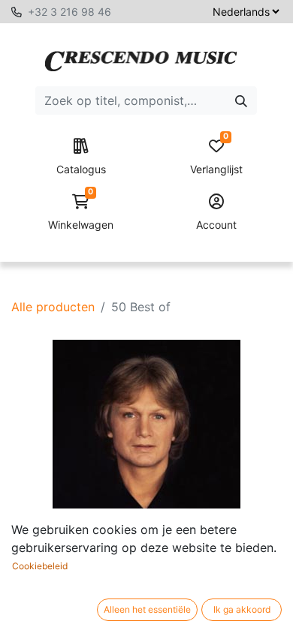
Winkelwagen (80, 212)
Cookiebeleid (40, 566)
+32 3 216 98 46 (69, 11)
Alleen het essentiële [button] (147, 609)
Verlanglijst (216, 157)
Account (216, 224)
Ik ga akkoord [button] (241, 609)
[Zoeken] (241, 100)
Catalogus (81, 169)
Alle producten (53, 306)
